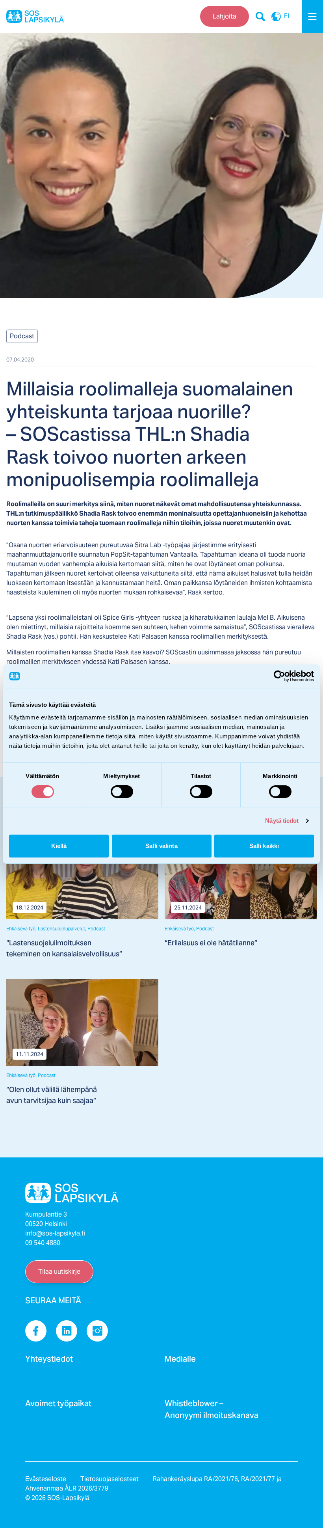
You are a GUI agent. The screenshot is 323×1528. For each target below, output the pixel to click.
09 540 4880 (42, 1243)
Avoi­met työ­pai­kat (58, 1406)
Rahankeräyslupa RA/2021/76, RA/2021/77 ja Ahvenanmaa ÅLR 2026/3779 (153, 1484)
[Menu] (312, 16)
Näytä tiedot (282, 820)
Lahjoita (224, 16)
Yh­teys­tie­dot (49, 1361)
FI (286, 16)
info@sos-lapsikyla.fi (55, 1233)
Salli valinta (161, 845)
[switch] (122, 791)
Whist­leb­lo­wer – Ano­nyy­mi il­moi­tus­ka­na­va (211, 1412)
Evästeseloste (45, 1479)
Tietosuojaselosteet (109, 1479)
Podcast (22, 336)
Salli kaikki (264, 845)
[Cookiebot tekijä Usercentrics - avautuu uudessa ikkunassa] (279, 676)
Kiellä (59, 845)
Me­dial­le (180, 1361)
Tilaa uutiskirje (59, 1271)
